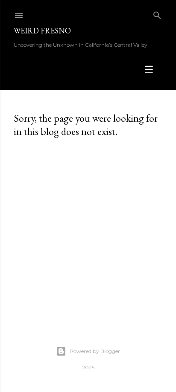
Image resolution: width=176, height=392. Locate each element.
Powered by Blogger (95, 351)
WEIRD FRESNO (42, 31)
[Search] (157, 13)
